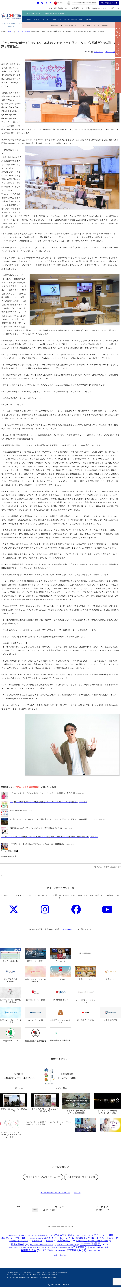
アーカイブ (102, 1207)
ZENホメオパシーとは (56, 25)
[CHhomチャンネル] (38, 3)
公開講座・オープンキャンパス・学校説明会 (46, 13)
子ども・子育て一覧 (8, 851)
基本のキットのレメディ (59, 1238)
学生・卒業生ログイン (108, 3)
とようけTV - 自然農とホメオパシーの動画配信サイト (66, 8)
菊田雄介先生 (31, 1250)
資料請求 (81, 19)
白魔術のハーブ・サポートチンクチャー (51, 1247)
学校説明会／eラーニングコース (20, 1241)
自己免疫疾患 (80, 1247)
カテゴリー (60, 1207)
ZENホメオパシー (14, 1235)
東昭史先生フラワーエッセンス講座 (93, 1240)
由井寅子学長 (95, 1244)
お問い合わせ (89, 19)
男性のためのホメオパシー (20, 1247)
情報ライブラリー (106, 25)
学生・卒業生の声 (72, 19)
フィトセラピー (103, 1235)
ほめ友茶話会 (62, 1235)
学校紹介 (29, 19)
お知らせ (62, 13)
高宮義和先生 (35, 787)
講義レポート (98, 52)
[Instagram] (46, 3)
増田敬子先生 (85, 1238)
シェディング (78, 1235)
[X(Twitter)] (51, 3)
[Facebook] (42, 3)
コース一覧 (36, 19)
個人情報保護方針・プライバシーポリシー (55, 1193)
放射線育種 (51, 1241)
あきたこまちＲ (27, 1235)
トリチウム (88, 1235)
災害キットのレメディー (68, 1245)
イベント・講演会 (23, 31)
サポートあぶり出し (60, 1255)
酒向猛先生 (49, 1250)
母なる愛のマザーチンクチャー (43, 1245)
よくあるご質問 (62, 19)
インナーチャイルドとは (93, 25)
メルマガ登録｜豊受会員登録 (81, 1177)
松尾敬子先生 (20, 1244)
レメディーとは (80, 25)
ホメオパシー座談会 (13, 1238)
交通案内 (54, 19)
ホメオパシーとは (69, 25)
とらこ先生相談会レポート (43, 1235)
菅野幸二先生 (104, 1247)
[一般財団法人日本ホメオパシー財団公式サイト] (59, 3)
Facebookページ (70, 929)
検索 (19, 1207)
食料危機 (62, 1250)
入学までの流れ (45, 19)
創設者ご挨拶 (30, 13)
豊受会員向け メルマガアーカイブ (43, 1177)
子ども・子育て (21, 787)
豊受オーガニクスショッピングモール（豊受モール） (103, 8)
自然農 (93, 1247)
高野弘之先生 (93, 1250)
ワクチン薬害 (32, 1238)
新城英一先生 (66, 1240)
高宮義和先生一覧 (8, 856)
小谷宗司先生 (38, 1241)
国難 (40, 1238)
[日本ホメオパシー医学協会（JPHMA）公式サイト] (82, 3)
